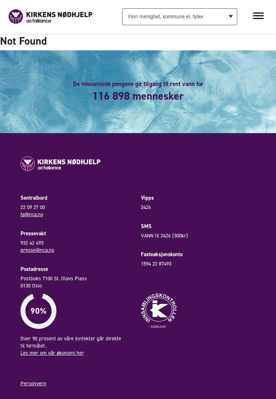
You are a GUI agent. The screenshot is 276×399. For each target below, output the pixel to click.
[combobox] (179, 17)
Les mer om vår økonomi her (52, 353)
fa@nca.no (31, 214)
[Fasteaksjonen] (50, 16)
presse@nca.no (37, 250)
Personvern (33, 383)
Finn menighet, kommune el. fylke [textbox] (165, 16)
